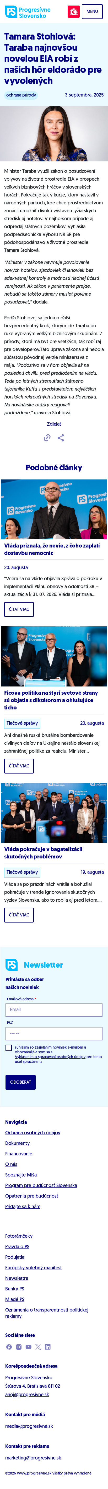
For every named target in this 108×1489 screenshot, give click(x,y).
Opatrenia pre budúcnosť (31, 1196)
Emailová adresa (21, 999)
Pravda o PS (17, 1247)
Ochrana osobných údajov (32, 1133)
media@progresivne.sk (29, 1426)
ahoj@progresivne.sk (27, 1395)
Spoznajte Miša (21, 1175)
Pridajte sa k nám (22, 1207)
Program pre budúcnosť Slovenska (41, 1186)
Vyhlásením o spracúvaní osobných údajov (50, 1057)
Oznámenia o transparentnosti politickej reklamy (46, 1313)
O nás (11, 1165)
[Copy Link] (47, 438)
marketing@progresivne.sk (33, 1458)
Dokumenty (17, 1143)
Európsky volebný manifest (33, 1268)
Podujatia (14, 1257)
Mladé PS (14, 1300)
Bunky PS (14, 1289)
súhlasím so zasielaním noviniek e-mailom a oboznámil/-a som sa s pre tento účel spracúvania (58, 1055)
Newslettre (16, 1278)
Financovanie (18, 1154)
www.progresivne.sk (34, 1474)
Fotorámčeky (19, 1236)
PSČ (10, 1023)
